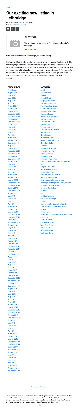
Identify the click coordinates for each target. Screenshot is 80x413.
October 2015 (13, 315)
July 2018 (11, 228)
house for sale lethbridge (50, 140)
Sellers (43, 209)
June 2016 (12, 294)
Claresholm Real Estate (49, 106)
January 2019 (13, 212)
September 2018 (14, 222)
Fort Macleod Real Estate (50, 130)
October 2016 (13, 283)
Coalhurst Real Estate (48, 111)
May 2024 (11, 146)
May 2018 (11, 233)
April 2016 (12, 299)
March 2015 (12, 334)
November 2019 (14, 185)
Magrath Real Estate (48, 167)
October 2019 (13, 188)
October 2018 (13, 220)
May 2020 (11, 169)
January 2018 (13, 244)
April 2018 (12, 236)
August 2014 (12, 352)
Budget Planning (46, 98)
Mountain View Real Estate (50, 175)
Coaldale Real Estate (48, 109)
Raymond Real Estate (48, 188)
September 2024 (14, 143)
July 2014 (11, 355)
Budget (43, 95)
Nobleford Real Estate (49, 177)
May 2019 (11, 201)
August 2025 (12, 124)
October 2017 (13, 252)
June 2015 (12, 326)
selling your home (47, 220)
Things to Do (45, 228)
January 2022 (13, 148)
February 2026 (13, 109)
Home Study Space (47, 138)
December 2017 (14, 246)
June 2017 (12, 262)
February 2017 (13, 273)
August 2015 (12, 320)
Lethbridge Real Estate (20, 25)
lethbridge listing (47, 154)
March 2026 (12, 106)
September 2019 (14, 191)
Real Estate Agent (47, 196)
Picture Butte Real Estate (50, 185)
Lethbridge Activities (48, 148)
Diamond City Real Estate (50, 117)
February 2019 (13, 209)
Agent (43, 90)
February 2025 (13, 140)
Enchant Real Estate (48, 119)
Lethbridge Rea (46, 156)
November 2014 (14, 344)
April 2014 (12, 363)
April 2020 (12, 172)
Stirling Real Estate (47, 222)
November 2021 (14, 151)
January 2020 (13, 180)
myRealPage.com (43, 387)
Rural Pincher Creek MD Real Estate (54, 207)
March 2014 (12, 365)
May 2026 (11, 101)
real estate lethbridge (48, 199)
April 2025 (12, 135)
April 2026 (12, 103)
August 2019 (12, 193)
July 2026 (11, 95)
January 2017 (13, 275)
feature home (45, 124)
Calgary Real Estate (48, 101)
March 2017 (12, 270)
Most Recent (12, 90)
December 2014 (14, 342)
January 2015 (13, 339)
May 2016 (11, 297)
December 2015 (14, 310)
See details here (30, 49)
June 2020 (12, 167)
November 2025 (14, 117)
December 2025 (14, 114)
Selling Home (45, 212)
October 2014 (13, 347)
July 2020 (11, 164)
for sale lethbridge (47, 127)
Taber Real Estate (47, 225)
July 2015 (11, 323)
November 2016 (14, 281)
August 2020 (12, 162)
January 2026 (13, 111)
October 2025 (13, 119)
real (42, 193)
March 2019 (12, 207)
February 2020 (13, 177)
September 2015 (14, 318)
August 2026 (12, 93)
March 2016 (12, 302)
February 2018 (13, 241)
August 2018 (12, 225)
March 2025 (12, 138)
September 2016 (14, 286)
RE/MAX (44, 191)
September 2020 (14, 159)
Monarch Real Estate (48, 172)
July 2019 (11, 196)
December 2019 (14, 183)
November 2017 (14, 249)
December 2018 (14, 215)
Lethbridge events (47, 151)
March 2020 (12, 175)
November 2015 (14, 312)
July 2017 (11, 260)
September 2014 (14, 350)
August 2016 (12, 289)
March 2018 (12, 238)
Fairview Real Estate (48, 122)
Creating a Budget (47, 114)
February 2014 (13, 368)
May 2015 (11, 328)
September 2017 (14, 254)
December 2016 (14, 278)
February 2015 (13, 336)
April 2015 (12, 331)
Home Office (45, 132)
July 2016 (11, 291)
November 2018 (14, 217)
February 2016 (13, 305)
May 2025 (11, 132)
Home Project (46, 135)
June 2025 (12, 130)
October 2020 (13, 156)
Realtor (43, 201)
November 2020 (14, 154)
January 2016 (13, 307)
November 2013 (14, 371)
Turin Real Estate (47, 230)
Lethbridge (44, 146)
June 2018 (12, 230)
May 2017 (11, 265)
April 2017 (12, 267)
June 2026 (12, 98)
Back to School (46, 93)
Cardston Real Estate (48, 103)
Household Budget (47, 143)
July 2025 (11, 127)
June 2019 (12, 199)
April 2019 (12, 204)
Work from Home (47, 233)
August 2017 (12, 257)
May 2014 (11, 360)
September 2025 (14, 122)
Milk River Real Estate (49, 169)
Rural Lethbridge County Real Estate (54, 204)
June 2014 (12, 357)
